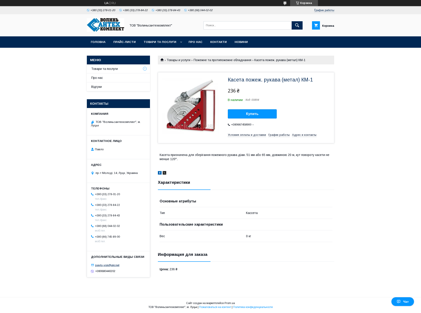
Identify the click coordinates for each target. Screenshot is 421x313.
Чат (406, 301)
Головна (98, 42)
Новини (241, 42)
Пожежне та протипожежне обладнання (222, 60)
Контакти (218, 42)
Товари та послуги (160, 42)
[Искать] (297, 25)
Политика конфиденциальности (253, 307)
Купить (252, 114)
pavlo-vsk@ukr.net (107, 265)
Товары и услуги (178, 60)
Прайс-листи (124, 42)
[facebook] (160, 173)
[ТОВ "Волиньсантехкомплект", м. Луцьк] (105, 30)
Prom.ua (230, 303)
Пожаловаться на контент (215, 307)
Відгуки (96, 86)
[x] (164, 173)
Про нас (195, 42)
